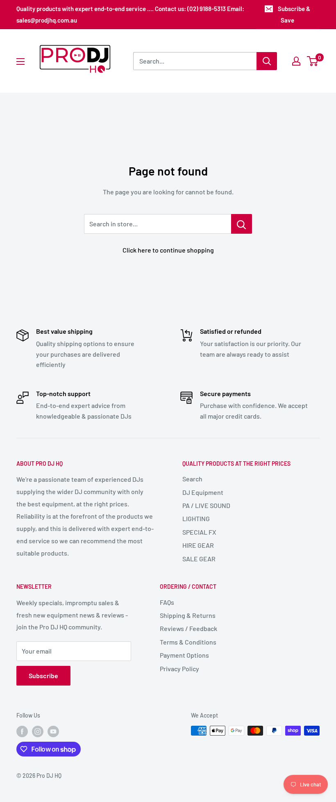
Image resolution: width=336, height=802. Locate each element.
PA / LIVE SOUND (206, 505)
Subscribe (43, 675)
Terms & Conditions (188, 642)
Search (192, 479)
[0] (313, 61)
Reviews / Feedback (188, 628)
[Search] (267, 61)
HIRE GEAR (198, 545)
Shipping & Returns (188, 615)
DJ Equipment (202, 492)
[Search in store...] (241, 224)
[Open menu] (20, 61)
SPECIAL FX (199, 532)
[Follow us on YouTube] (53, 731)
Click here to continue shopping (168, 250)
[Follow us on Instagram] (37, 731)
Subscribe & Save (294, 14)
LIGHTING (196, 518)
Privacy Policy (179, 668)
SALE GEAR (199, 559)
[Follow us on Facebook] (22, 731)
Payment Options (184, 655)
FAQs (167, 602)
